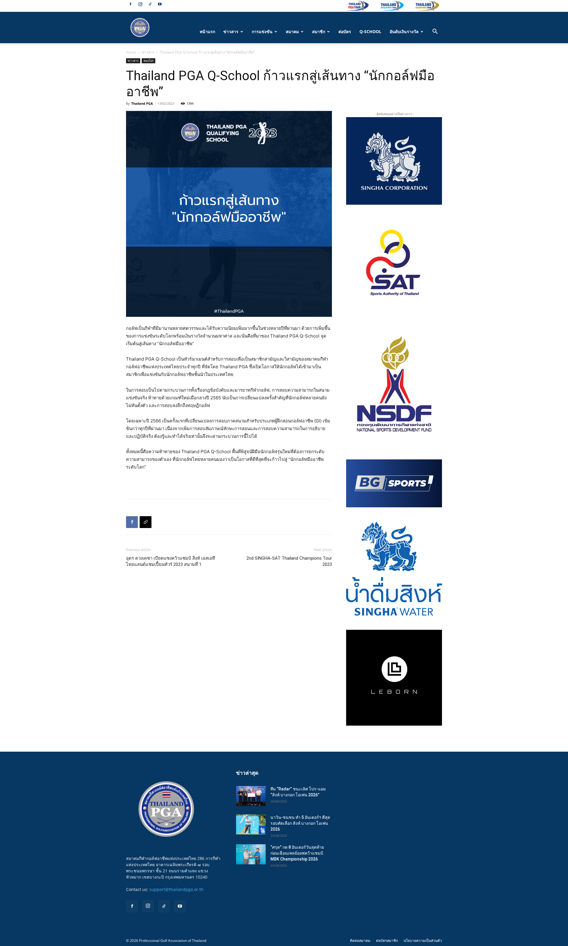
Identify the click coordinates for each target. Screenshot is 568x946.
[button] (435, 32)
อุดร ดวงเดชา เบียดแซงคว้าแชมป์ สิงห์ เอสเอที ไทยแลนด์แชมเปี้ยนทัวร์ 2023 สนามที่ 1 (170, 561)
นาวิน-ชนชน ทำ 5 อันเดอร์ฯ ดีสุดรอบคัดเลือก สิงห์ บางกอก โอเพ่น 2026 (300, 823)
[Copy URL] (145, 522)
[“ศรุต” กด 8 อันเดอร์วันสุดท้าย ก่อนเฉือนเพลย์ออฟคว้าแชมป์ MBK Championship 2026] (251, 854)
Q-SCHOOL (370, 31)
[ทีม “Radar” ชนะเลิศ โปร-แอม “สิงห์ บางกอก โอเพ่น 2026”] (251, 796)
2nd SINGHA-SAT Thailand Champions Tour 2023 (289, 561)
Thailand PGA (142, 103)
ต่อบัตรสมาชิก (387, 940)
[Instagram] (140, 4)
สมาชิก (318, 31)
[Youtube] (159, 4)
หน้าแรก (207, 31)
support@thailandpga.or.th (176, 889)
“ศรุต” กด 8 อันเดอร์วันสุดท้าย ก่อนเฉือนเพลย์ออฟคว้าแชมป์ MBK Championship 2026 (297, 853)
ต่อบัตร (344, 31)
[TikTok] (150, 4)
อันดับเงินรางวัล (404, 31)
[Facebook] (130, 4)
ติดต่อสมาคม (360, 940)
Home (131, 52)
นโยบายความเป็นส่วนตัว (423, 940)
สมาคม (292, 31)
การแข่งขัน (262, 31)
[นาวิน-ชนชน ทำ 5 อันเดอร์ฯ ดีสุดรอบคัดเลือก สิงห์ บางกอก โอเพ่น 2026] (251, 824)
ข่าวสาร (230, 31)
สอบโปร (148, 61)
